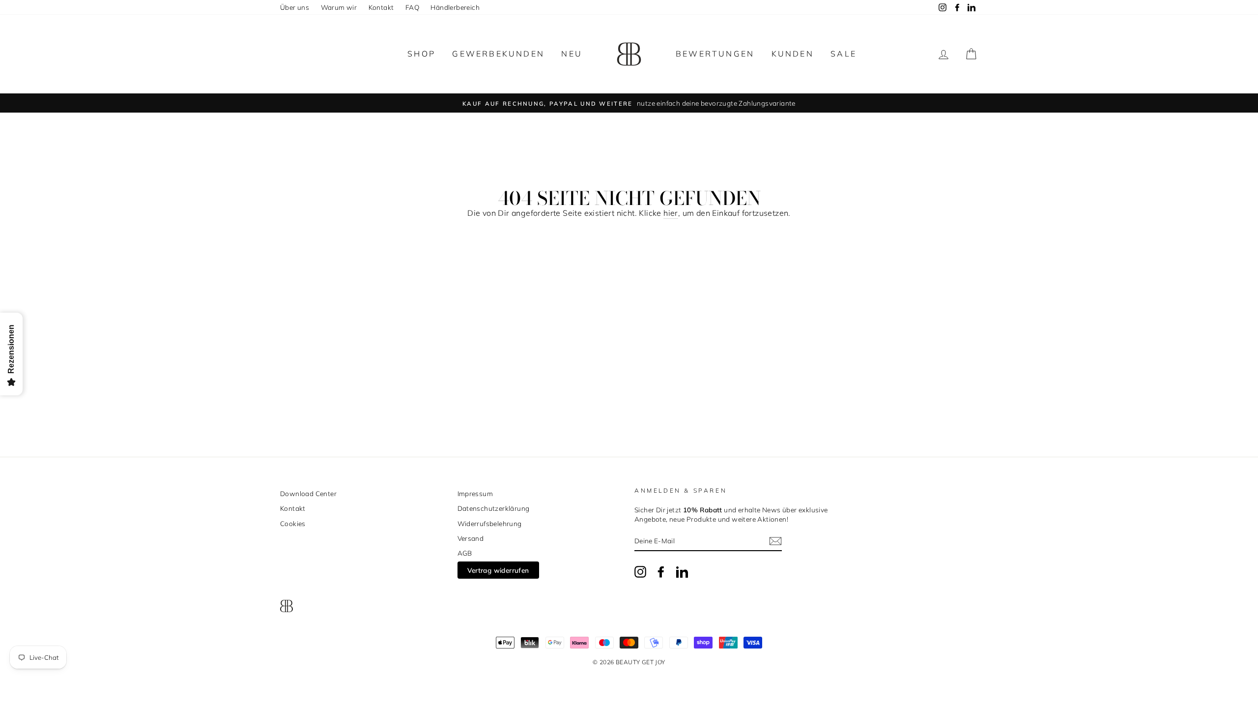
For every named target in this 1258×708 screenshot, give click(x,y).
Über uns (294, 7)
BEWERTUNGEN (715, 54)
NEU (571, 54)
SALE (843, 54)
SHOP (421, 54)
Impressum (475, 493)
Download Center (308, 493)
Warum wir (339, 7)
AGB (464, 553)
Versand (470, 538)
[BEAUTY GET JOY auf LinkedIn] (682, 572)
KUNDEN (793, 54)
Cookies (293, 523)
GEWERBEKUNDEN (498, 54)
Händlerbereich (455, 7)
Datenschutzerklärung (493, 508)
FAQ (412, 7)
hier (670, 213)
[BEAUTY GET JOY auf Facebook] (661, 572)
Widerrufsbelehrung (489, 523)
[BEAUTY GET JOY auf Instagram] (640, 572)
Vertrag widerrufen (498, 570)
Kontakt (381, 7)
